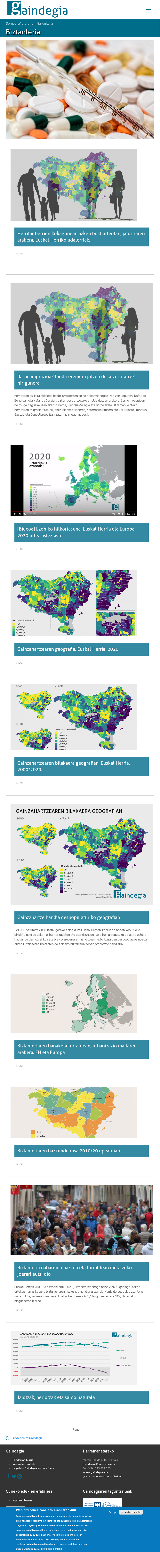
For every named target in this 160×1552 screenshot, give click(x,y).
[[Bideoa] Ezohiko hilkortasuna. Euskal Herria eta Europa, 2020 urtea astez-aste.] (74, 480)
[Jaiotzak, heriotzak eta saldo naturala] (74, 1357)
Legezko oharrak (22, 1499)
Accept (112, 1512)
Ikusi (20, 254)
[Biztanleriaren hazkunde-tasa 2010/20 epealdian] (74, 1112)
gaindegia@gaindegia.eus (99, 1463)
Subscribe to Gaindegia (27, 1438)
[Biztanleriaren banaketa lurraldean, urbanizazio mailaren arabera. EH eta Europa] (74, 1003)
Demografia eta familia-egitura (29, 23)
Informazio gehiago (51, 1548)
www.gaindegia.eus (95, 1472)
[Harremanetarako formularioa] (102, 1476)
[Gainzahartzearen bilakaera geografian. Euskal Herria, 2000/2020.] (74, 716)
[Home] (38, 9)
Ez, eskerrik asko (131, 1512)
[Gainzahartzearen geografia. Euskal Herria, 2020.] (74, 602)
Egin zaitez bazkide (24, 1463)
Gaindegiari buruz (22, 1459)
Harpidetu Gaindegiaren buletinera (33, 1467)
